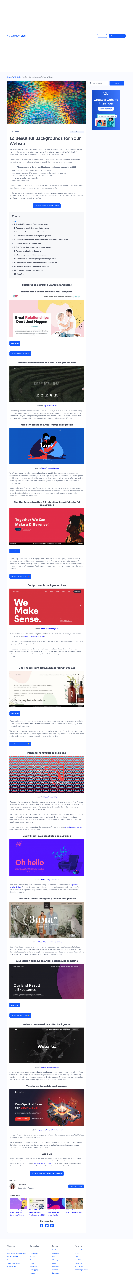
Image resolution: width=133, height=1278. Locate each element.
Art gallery (33, 1273)
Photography (34, 1253)
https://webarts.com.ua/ (50, 1067)
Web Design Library (81, 1270)
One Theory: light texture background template (34, 247)
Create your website (117, 36)
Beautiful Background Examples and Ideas (32, 224)
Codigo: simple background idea (28, 243)
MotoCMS (78, 1260)
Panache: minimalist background (28, 251)
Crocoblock (79, 1256)
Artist (53, 1256)
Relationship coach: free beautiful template (32, 228)
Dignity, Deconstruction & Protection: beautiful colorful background (42, 240)
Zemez (77, 1253)
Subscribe (102, 36)
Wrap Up (20, 274)
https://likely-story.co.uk (50, 880)
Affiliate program (12, 1256)
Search (117, 83)
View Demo (14, 343)
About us (10, 1250)
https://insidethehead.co (50, 468)
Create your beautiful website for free (47, 205)
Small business (57, 1250)
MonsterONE (79, 1266)
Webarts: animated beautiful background (33, 266)
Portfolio (32, 1263)
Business (32, 1260)
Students (55, 1270)
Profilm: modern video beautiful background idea (35, 232)
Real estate (55, 1266)
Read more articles (76, 1186)
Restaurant (33, 1266)
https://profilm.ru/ (50, 406)
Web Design (17, 77)
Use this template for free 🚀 (20, 353)
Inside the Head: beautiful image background (33, 236)
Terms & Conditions (13, 1263)
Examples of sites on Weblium (17, 1253)
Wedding (55, 1260)
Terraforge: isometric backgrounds (30, 270)
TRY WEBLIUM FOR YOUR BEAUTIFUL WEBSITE (47, 1173)
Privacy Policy (11, 1266)
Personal (32, 1256)
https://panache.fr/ (50, 797)
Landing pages (34, 1270)
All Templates (34, 1250)
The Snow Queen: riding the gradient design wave (36, 259)
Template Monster (81, 1250)
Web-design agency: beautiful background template (37, 263)
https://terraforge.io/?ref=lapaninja (50, 1130)
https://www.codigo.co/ (50, 629)
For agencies (11, 1260)
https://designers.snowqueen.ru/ (50, 942)
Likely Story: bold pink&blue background (31, 255)
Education (55, 1273)
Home (9, 77)
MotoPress (78, 1263)
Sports (54, 1263)
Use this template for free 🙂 (20, 744)
